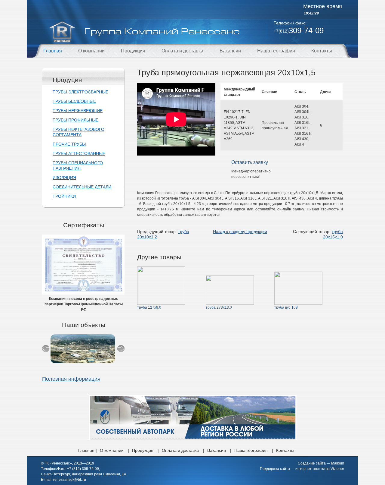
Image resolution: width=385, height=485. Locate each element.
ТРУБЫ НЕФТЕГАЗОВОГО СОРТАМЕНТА (78, 132)
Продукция (133, 50)
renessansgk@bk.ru (69, 479)
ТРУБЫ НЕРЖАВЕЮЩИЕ (78, 110)
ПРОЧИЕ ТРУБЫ (69, 144)
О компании (91, 50)
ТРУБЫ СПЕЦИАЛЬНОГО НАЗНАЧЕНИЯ (78, 165)
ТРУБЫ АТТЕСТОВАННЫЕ (79, 153)
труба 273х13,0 (219, 307)
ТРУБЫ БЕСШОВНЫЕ (74, 101)
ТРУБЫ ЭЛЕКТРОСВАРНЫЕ (80, 92)
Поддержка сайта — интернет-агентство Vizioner (302, 469)
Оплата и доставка (182, 50)
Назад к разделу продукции (240, 231)
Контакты (321, 50)
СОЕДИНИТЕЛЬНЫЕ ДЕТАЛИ (82, 186)
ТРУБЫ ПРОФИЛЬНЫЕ (75, 120)
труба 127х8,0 (149, 307)
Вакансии (230, 50)
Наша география (276, 50)
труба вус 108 (286, 307)
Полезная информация (71, 379)
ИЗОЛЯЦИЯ (64, 177)
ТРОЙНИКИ (64, 196)
